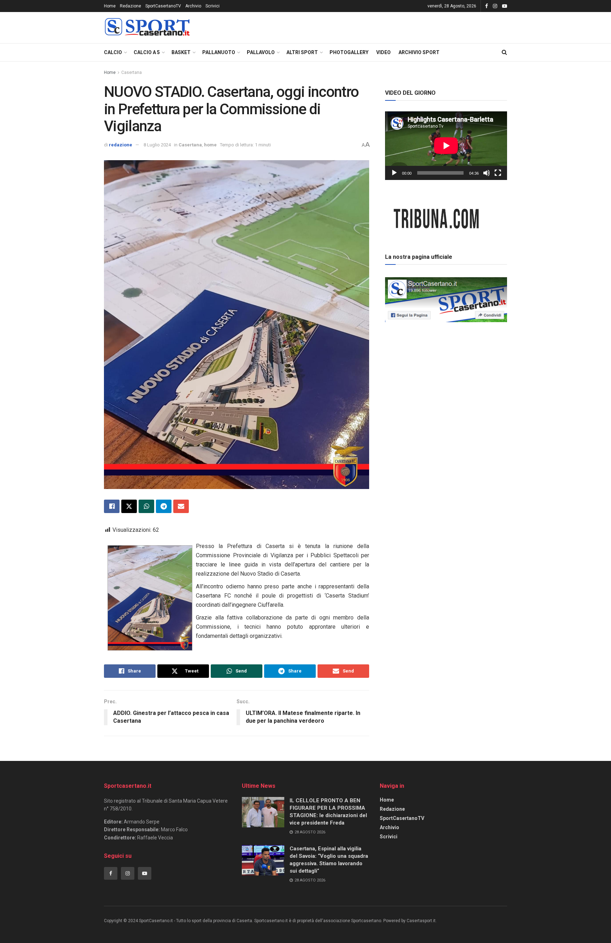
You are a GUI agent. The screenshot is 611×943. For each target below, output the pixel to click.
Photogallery (349, 52)
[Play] (394, 172)
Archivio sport (419, 52)
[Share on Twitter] (129, 506)
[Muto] (486, 172)
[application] (446, 145)
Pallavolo (261, 52)
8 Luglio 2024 (157, 144)
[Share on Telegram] (163, 506)
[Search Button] (504, 52)
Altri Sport (302, 52)
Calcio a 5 (147, 52)
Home (110, 6)
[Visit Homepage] (147, 28)
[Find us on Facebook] (486, 6)
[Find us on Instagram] (495, 6)
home (210, 144)
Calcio (113, 52)
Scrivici (212, 6)
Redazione (130, 6)
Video (383, 52)
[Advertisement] (446, 374)
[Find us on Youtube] (504, 6)
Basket (181, 52)
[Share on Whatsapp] (146, 506)
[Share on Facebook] (112, 506)
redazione (120, 144)
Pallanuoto (218, 52)
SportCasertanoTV (163, 6)
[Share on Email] (181, 506)
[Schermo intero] (497, 172)
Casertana (131, 72)
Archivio (193, 6)
